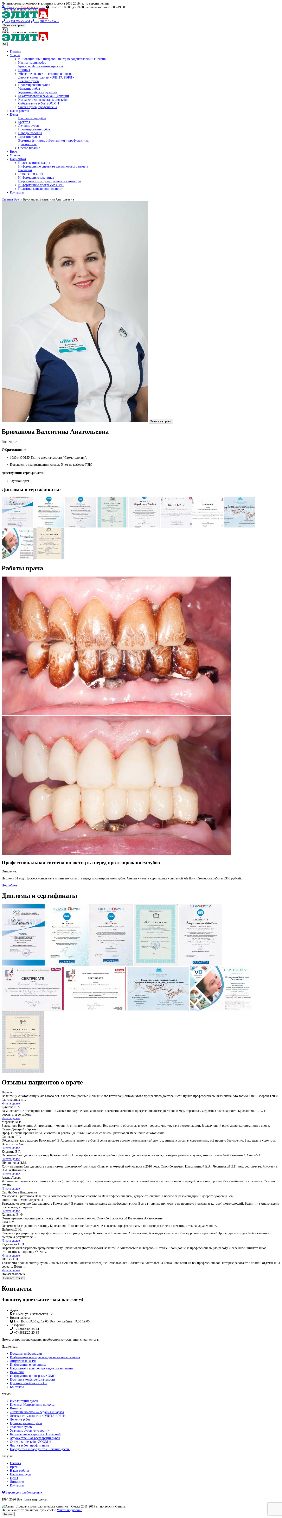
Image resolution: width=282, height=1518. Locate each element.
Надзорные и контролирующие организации (49, 181)
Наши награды (20, 1474)
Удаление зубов (29, 88)
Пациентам (18, 159)
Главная (15, 51)
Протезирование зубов (34, 85)
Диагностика (27, 144)
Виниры (24, 70)
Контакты (17, 192)
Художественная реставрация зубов (43, 99)
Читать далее (11, 1103)
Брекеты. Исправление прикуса (40, 66)
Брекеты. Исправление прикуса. (32, 1404)
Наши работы (19, 111)
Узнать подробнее (69, 1510)
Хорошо (8, 1514)
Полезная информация (34, 162)
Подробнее (9, 885)
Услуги (15, 55)
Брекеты (24, 122)
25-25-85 (46, 21)
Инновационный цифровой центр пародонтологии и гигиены (62, 59)
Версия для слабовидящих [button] (23, 1492)
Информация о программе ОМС (41, 185)
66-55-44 (17, 21)
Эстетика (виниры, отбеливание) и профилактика (53, 140)
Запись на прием (13, 25)
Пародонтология (30, 133)
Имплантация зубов (32, 62)
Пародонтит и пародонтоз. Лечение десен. (40, 1449)
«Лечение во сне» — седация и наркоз (45, 73)
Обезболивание (29, 148)
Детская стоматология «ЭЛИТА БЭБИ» (46, 77)
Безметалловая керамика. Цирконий (43, 96)
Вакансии (25, 170)
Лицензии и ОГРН (31, 174)
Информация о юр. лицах (36, 177)
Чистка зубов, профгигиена (37, 107)
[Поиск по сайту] (5, 29)
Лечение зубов (28, 81)
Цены (14, 114)
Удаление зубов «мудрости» (37, 92)
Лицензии (17, 1481)
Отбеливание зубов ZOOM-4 (38, 103)
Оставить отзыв (13, 1278)
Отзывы (15, 155)
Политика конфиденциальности (40, 188)
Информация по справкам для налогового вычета (53, 166)
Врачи (14, 151)
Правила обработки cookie (28, 1383)
